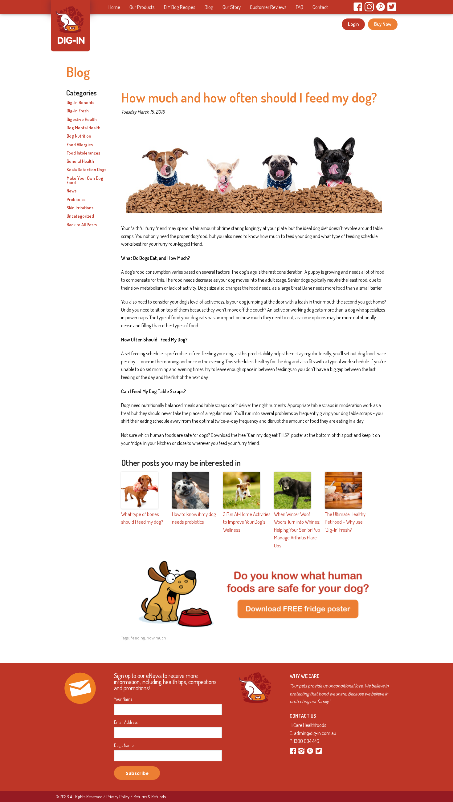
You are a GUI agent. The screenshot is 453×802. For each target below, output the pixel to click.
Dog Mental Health (83, 127)
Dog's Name (123, 745)
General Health (80, 161)
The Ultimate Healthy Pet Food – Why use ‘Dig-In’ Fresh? (345, 522)
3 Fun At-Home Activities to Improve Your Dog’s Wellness (247, 522)
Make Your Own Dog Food (85, 180)
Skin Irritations (80, 207)
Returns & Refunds (149, 796)
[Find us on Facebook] (293, 750)
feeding (138, 638)
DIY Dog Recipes (179, 7)
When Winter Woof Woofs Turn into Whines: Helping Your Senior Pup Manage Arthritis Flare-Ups (297, 530)
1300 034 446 (306, 741)
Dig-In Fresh (78, 110)
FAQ (299, 7)
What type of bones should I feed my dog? (142, 518)
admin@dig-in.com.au (315, 733)
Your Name (123, 699)
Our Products (142, 7)
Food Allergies (80, 144)
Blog (209, 7)
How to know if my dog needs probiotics (194, 518)
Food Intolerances (83, 153)
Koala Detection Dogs (86, 169)
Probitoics (76, 199)
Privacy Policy (117, 796)
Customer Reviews (268, 7)
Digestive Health (82, 119)
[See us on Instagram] (301, 750)
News (71, 190)
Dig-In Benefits (80, 102)
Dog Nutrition (79, 136)
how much (156, 638)
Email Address (125, 722)
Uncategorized (80, 216)
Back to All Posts (82, 224)
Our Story (231, 7)
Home (114, 7)
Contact (320, 7)
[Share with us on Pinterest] (310, 750)
